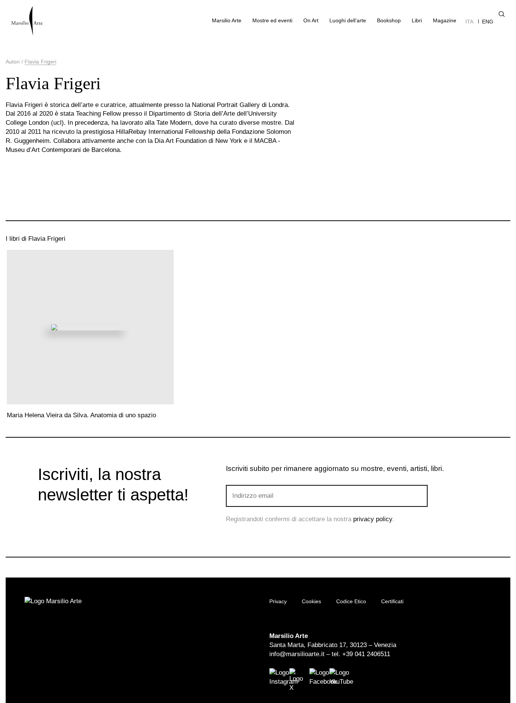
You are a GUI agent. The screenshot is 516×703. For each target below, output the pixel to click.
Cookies (311, 601)
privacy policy (372, 519)
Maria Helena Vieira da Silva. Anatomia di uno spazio (81, 415)
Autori (13, 62)
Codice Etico (351, 601)
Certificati (392, 601)
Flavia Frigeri (40, 62)
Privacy (278, 601)
